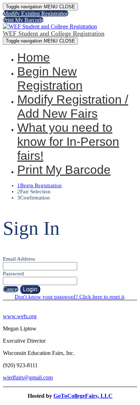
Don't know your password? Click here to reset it (69, 297)
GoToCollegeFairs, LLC (83, 396)
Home (33, 57)
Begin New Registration (50, 78)
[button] (36, 13)
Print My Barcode (64, 169)
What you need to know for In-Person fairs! (68, 141)
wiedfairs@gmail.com (28, 377)
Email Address (19, 259)
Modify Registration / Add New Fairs (72, 106)
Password (13, 273)
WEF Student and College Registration (53, 33)
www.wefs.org (20, 316)
